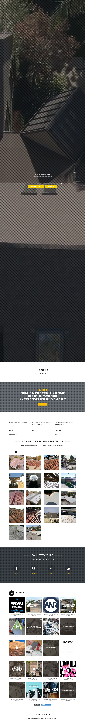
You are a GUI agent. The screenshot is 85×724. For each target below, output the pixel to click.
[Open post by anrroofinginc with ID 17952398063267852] (68, 605)
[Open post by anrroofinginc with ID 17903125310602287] (34, 669)
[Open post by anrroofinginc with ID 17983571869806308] (17, 605)
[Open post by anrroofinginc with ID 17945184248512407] (68, 648)
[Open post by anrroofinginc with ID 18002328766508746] (51, 669)
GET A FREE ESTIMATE (36, 186)
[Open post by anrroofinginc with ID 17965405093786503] (51, 690)
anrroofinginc (17, 598)
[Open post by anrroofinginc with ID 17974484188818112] (17, 626)
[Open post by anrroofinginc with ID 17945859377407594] (34, 626)
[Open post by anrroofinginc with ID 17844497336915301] (51, 605)
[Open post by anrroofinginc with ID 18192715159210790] (17, 648)
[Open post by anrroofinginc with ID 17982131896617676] (68, 690)
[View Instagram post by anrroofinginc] (24, 612)
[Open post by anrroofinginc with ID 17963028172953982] (68, 669)
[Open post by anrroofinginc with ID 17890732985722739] (34, 648)
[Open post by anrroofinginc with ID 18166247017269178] (51, 626)
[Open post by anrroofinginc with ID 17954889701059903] (17, 669)
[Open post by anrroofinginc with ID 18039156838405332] (68, 626)
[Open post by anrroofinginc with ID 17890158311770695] (34, 605)
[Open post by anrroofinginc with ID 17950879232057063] (34, 690)
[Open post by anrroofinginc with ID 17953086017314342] (17, 690)
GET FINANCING (51, 186)
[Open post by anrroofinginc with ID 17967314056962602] (51, 648)
